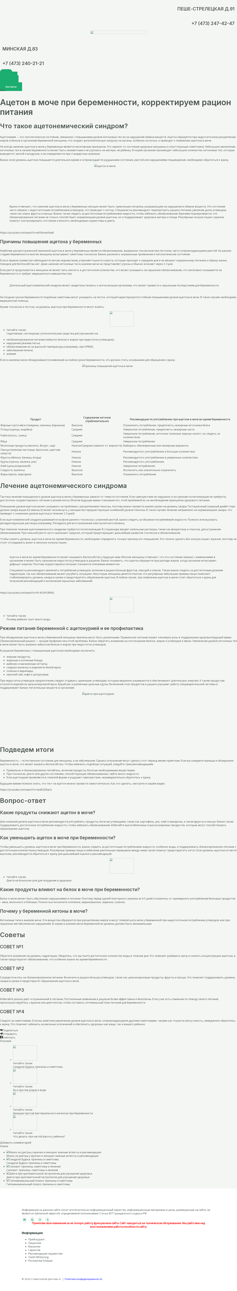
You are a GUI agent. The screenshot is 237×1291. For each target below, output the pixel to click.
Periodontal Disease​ (40, 1260)
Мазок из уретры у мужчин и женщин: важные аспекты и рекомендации (52, 1156)
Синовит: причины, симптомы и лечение (32, 1170)
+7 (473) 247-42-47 (213, 23)
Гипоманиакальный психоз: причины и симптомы (38, 1184)
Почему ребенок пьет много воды (28, 619)
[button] (11, 86)
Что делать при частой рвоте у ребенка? (39, 1136)
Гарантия (34, 1250)
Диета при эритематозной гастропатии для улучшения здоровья (47, 1177)
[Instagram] (40, 1219)
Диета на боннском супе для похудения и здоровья (38, 880)
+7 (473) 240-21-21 (23, 63)
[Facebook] (24, 1219)
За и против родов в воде (29, 1090)
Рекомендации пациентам (45, 1253)
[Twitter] (32, 1219)
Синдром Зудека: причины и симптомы (38, 1067)
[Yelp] (47, 1219)
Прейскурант (36, 1239)
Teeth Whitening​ (38, 1257)
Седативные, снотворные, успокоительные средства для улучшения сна (52, 333)
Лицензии (34, 1243)
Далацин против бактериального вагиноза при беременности (53, 1113)
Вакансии (34, 1246)
